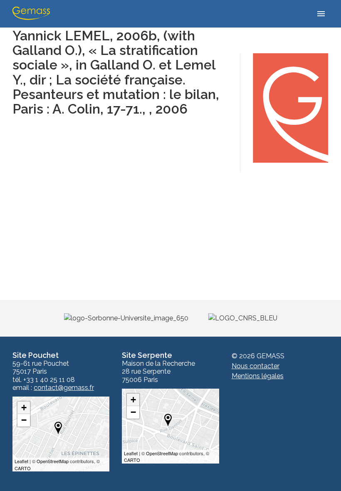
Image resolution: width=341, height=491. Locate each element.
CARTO (23, 468)
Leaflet (21, 461)
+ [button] (24, 407)
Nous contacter (255, 366)
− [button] (24, 420)
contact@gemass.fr (64, 388)
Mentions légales (258, 376)
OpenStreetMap (53, 461)
